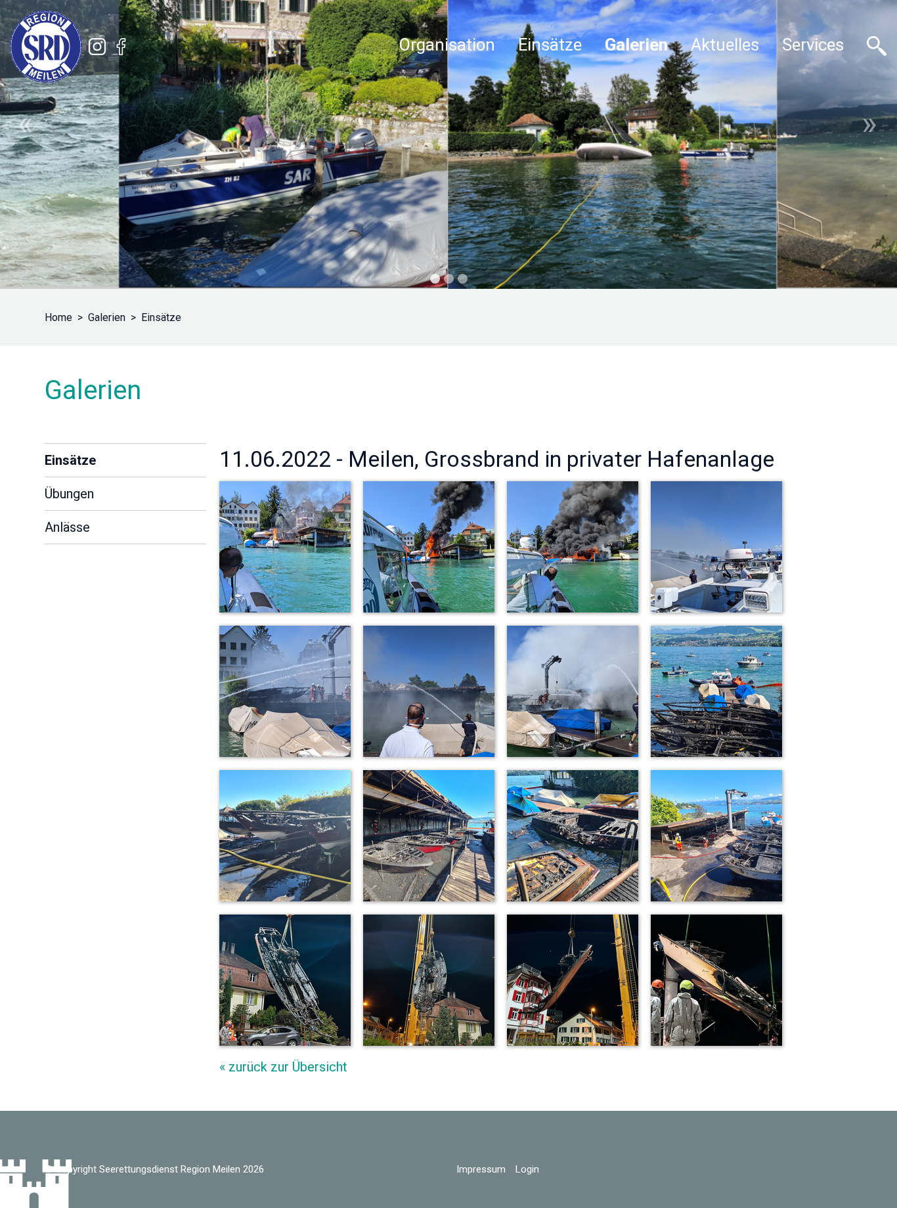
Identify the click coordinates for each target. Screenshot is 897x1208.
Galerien (106, 317)
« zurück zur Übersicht (283, 1067)
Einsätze (161, 317)
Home (58, 317)
